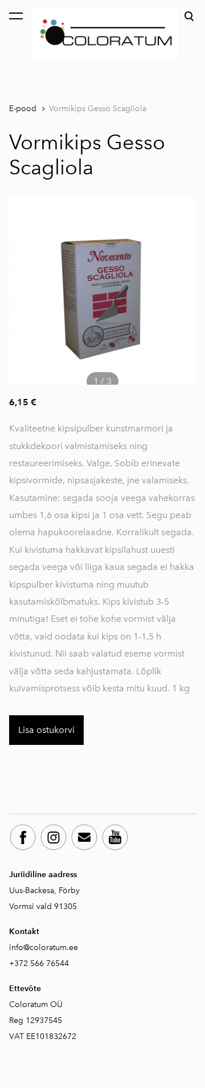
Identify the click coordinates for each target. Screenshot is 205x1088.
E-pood (22, 108)
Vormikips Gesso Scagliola (97, 108)
